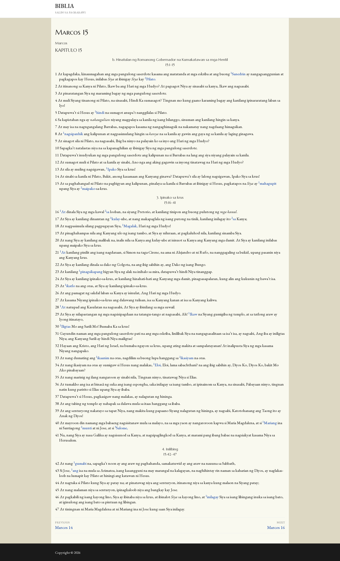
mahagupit (267, 183)
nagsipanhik (73, 133)
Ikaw (192, 314)
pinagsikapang (91, 271)
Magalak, (130, 225)
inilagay (212, 496)
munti (86, 427)
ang (74, 470)
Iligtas (65, 326)
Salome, (121, 427)
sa (107, 211)
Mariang (269, 422)
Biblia (64, 5)
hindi (99, 112)
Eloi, (157, 364)
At (63, 211)
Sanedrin (238, 73)
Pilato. (150, 79)
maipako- (88, 188)
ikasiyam (186, 357)
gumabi (80, 463)
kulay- (115, 218)
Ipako (111, 169)
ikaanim (102, 357)
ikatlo (70, 285)
